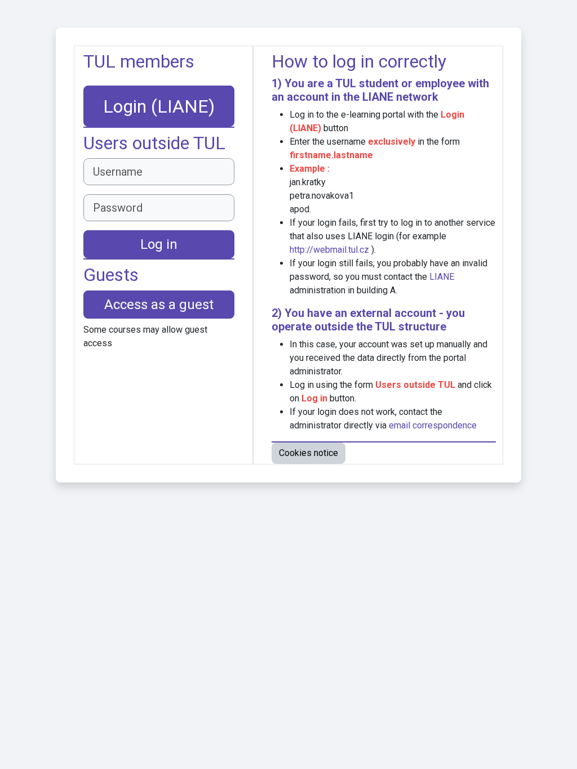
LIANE (377, 97)
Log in (158, 244)
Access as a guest (159, 304)
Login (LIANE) (159, 106)
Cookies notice (308, 453)
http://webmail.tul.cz (329, 249)
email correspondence (433, 425)
